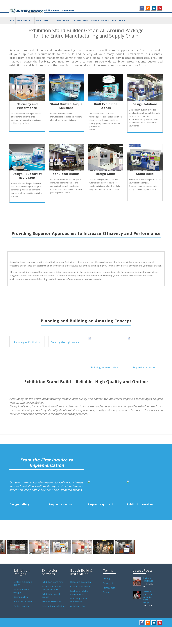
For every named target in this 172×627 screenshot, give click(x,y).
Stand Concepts (43, 20)
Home (11, 20)
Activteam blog (77, 606)
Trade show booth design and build (51, 588)
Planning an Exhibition (27, 342)
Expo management (80, 20)
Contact (123, 20)
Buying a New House (148, 579)
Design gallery (19, 504)
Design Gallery (62, 20)
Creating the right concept (66, 342)
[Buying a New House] (138, 581)
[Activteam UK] (26, 10)
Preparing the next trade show (79, 600)
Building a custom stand (105, 367)
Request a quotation (144, 367)
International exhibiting (54, 606)
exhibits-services (99, 20)
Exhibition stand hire (52, 581)
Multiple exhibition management (79, 592)
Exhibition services (140, 504)
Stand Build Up (24, 20)
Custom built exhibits (81, 586)
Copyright (108, 583)
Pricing (106, 578)
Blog (114, 20)
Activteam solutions (52, 601)
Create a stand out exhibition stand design (147, 597)
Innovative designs (22, 601)
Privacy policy (109, 587)
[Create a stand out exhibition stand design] (138, 595)
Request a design (60, 504)
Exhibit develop (21, 606)
